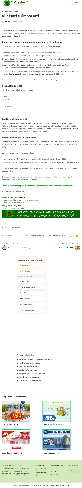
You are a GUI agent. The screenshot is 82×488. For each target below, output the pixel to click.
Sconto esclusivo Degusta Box (29, 366)
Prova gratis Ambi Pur (50, 453)
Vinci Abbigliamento (27, 310)
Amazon (15, 74)
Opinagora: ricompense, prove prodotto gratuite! (35, 359)
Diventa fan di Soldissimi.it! (14, 203)
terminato (16, 227)
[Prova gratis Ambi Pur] (56, 440)
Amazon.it (6, 131)
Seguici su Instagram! (12, 205)
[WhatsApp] (71, 235)
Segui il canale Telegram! (14, 208)
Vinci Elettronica (25, 293)
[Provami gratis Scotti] (16, 411)
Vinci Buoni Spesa (26, 304)
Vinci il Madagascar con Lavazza (29, 363)
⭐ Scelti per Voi (25, 265)
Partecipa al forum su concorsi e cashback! (21, 200)
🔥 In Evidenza (25, 271)
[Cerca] (71, 3)
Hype (48, 68)
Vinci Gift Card (25, 299)
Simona (7, 21)
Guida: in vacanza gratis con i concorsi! (32, 373)
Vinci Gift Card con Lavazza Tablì (29, 377)
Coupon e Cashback (11, 11)
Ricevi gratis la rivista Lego (28, 370)
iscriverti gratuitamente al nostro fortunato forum (44, 177)
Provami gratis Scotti (10, 424)
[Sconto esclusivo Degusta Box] (56, 411)
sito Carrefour (30, 129)
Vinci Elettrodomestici (27, 287)
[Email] (77, 235)
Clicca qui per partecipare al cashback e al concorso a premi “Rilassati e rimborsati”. (38, 185)
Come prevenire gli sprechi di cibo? (30, 381)
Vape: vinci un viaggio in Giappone (15, 453)
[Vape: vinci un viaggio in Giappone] (16, 440)
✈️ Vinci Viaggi (25, 281)
